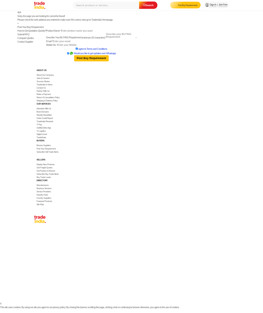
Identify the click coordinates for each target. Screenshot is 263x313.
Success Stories (43, 81)
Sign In (213, 4)
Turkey (37, 254)
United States (39, 241)
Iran (35, 263)
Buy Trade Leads (44, 177)
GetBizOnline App (44, 128)
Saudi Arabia (39, 267)
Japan (36, 231)
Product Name (53, 30)
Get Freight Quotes (44, 167)
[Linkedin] (42, 288)
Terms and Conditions (97, 49)
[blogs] (47, 288)
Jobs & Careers (43, 78)
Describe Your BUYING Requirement (76, 37)
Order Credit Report (45, 118)
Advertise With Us (44, 108)
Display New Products (45, 164)
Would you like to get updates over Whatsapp (95, 53)
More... (37, 270)
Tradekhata (41, 137)
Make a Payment (44, 94)
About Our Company (45, 75)
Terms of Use (116, 295)
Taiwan (37, 238)
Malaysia (37, 251)
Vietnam (37, 247)
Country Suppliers (44, 198)
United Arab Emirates (42, 257)
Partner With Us (43, 91)
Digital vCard (42, 134)
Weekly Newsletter (44, 115)
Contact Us (41, 88)
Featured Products (44, 201)
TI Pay (39, 124)
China (36, 235)
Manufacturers (43, 185)
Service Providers (44, 191)
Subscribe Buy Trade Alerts (48, 174)
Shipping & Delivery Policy (47, 100)
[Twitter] (40, 288)
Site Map (40, 204)
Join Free (223, 4)
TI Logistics (41, 131)
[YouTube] (45, 288)
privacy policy (59, 307)
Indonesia (38, 260)
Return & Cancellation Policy (48, 97)
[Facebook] (38, 288)
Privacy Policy (102, 295)
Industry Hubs (42, 195)
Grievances (129, 295)
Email (49, 41)
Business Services (44, 188)
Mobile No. (52, 45)
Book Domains (43, 111)
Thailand (37, 244)
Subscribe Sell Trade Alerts (47, 152)
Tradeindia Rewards (45, 121)
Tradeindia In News (44, 84)
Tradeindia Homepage (102, 19)
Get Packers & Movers (46, 171)
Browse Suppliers (44, 145)
